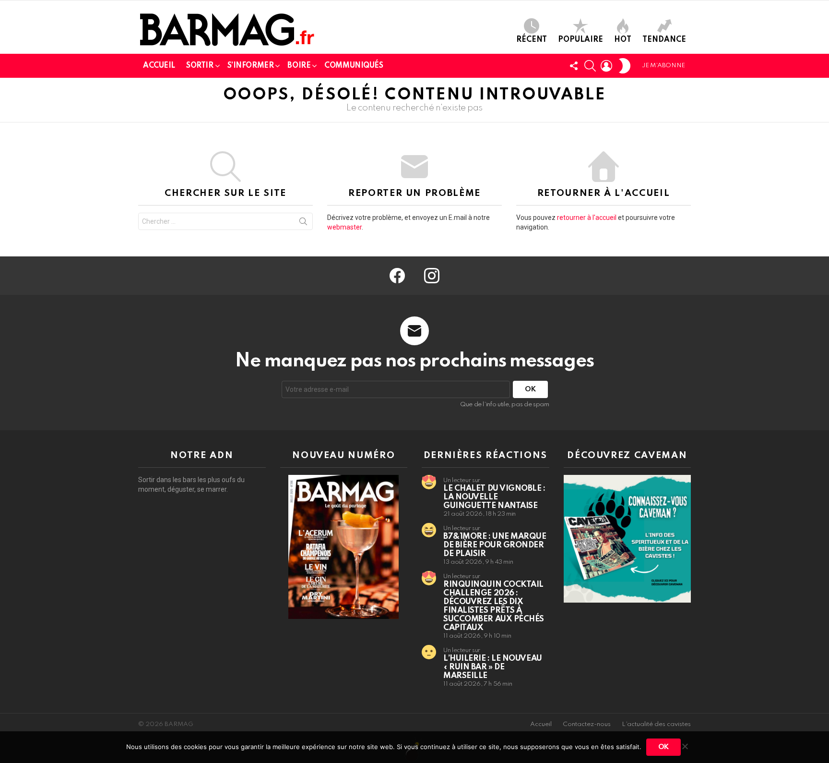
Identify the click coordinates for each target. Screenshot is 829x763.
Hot (622, 40)
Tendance (664, 40)
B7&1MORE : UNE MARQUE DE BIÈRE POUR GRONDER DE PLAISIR (494, 545)
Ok (663, 747)
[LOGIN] (606, 65)
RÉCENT (531, 40)
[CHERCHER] (590, 65)
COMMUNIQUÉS (353, 66)
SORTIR (199, 66)
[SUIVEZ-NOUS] (574, 65)
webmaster (344, 227)
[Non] (685, 745)
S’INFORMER (250, 66)
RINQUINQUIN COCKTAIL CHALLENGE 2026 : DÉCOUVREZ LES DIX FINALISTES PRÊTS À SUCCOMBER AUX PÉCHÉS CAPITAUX (493, 606)
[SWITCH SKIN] (624, 66)
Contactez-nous (587, 724)
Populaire (580, 40)
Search (303, 223)
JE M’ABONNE (663, 65)
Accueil (541, 724)
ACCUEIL (159, 66)
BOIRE (298, 66)
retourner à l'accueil (586, 217)
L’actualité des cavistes (656, 724)
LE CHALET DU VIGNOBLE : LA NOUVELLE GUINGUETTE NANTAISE (494, 497)
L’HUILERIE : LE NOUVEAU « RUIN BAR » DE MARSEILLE (492, 667)
